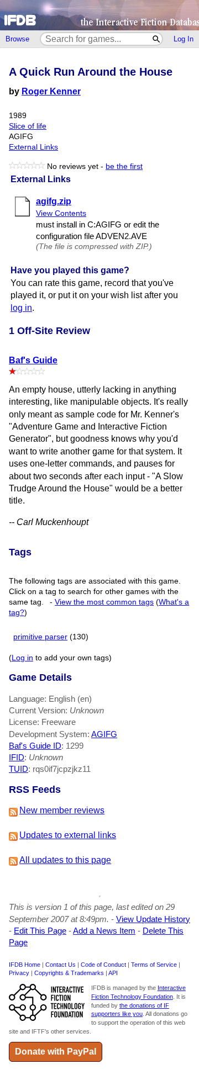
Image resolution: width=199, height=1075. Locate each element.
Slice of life (27, 126)
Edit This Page (40, 930)
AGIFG (104, 734)
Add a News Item (104, 930)
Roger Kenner (51, 91)
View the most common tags (104, 602)
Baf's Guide (33, 360)
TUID (18, 769)
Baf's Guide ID (35, 745)
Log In (183, 39)
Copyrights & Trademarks (69, 973)
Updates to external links (67, 835)
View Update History (153, 919)
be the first (124, 166)
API (113, 973)
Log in (22, 658)
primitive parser (40, 637)
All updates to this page (65, 860)
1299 (74, 745)
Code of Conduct (103, 964)
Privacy (19, 973)
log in (21, 308)
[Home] (99, 15)
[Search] (156, 39)
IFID (16, 757)
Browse (17, 39)
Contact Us (60, 964)
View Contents (61, 213)
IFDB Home (24, 964)
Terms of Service (154, 964)
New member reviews (61, 810)
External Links (33, 147)
